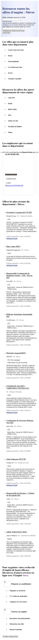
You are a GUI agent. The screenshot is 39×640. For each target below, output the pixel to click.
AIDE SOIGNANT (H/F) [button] (16, 532)
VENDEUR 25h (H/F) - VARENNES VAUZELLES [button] (17, 387)
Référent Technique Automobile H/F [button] (19, 315)
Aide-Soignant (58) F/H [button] (16, 459)
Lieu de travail (19, 24)
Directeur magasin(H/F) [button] (16, 353)
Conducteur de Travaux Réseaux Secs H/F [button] (20, 421)
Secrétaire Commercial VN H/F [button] (19, 212)
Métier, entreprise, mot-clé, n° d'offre (14, 17)
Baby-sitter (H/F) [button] (13, 246)
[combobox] (11, 29)
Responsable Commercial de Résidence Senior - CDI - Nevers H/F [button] (19, 275)
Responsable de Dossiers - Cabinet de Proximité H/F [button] (20, 494)
